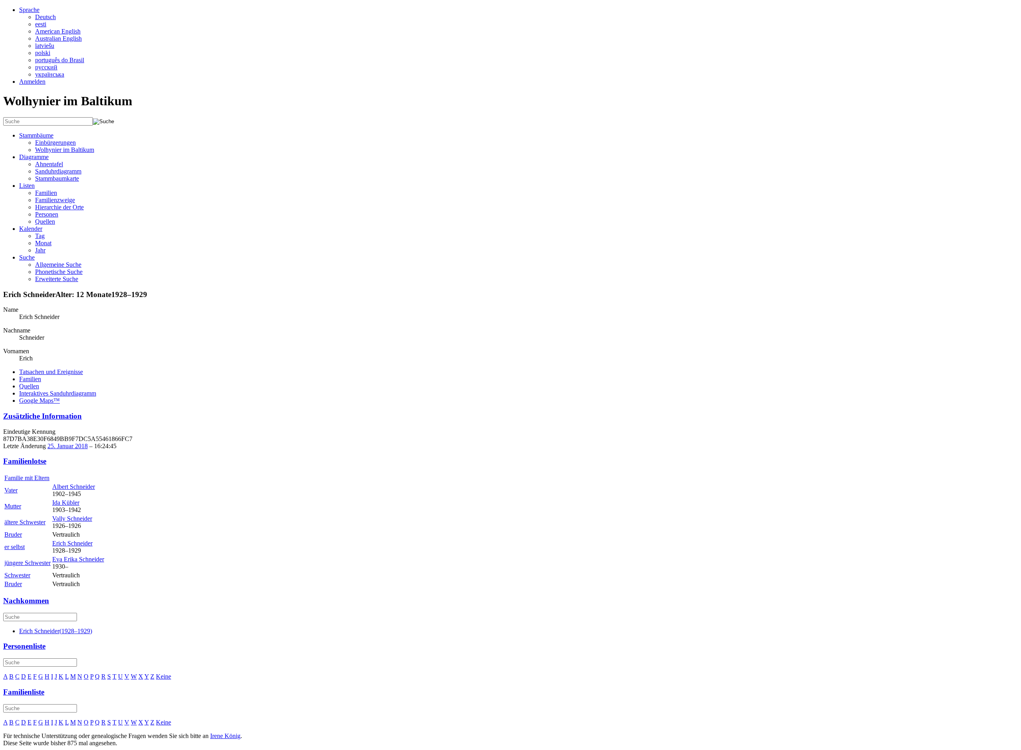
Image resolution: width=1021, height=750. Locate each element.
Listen (27, 185)
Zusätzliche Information (42, 416)
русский (46, 67)
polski (42, 52)
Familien (46, 192)
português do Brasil (59, 60)
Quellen (45, 221)
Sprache (29, 9)
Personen (46, 214)
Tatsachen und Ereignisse (51, 371)
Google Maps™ (39, 400)
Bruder (13, 534)
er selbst (14, 546)
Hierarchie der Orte (59, 207)
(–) (55, 631)
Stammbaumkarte (57, 178)
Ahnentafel (49, 164)
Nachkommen (26, 600)
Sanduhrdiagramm (58, 171)
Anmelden (32, 81)
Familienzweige (55, 200)
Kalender (30, 228)
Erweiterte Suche (56, 279)
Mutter (12, 506)
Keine (163, 676)
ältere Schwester (24, 522)
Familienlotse (24, 461)
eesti (40, 24)
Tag (40, 235)
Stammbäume (36, 135)
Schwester (17, 575)
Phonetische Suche (59, 271)
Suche (27, 257)
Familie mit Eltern (26, 477)
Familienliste (23, 692)
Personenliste (24, 646)
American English (58, 31)
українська (49, 74)
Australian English (58, 38)
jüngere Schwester (27, 562)
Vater (11, 490)
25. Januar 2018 (67, 446)
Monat (43, 243)
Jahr (40, 250)
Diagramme (34, 157)
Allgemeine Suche (58, 264)
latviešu (44, 45)
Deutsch (45, 17)
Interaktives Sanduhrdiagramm (57, 393)
